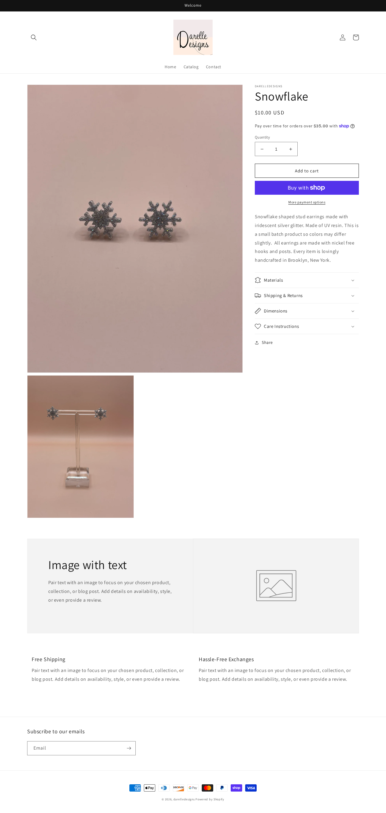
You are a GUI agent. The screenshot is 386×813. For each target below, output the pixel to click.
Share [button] (267, 342)
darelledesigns (184, 799)
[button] (33, 37)
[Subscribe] (128, 748)
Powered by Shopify (209, 799)
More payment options (306, 202)
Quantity (262, 137)
